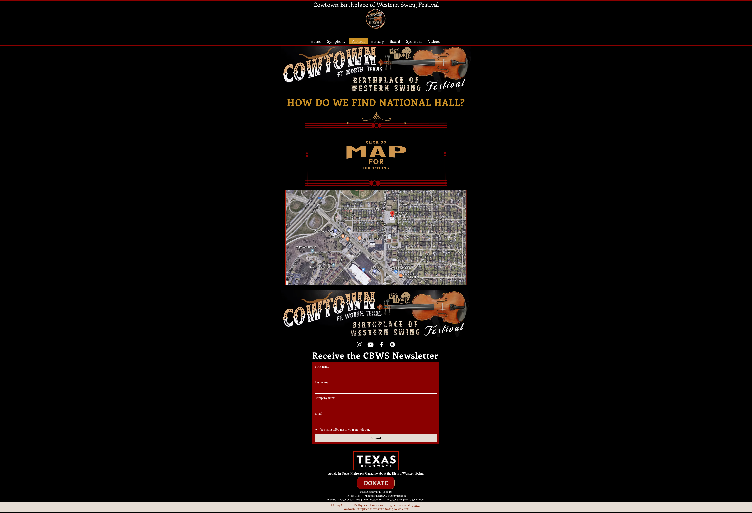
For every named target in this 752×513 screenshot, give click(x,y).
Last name (321, 382)
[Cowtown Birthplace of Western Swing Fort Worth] (381, 344)
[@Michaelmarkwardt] (370, 344)
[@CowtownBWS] (359, 344)
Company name (325, 398)
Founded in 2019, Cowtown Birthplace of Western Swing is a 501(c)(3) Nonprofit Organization (376, 499)
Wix (417, 505)
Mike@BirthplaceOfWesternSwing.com (385, 495)
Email (319, 413)
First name (323, 366)
